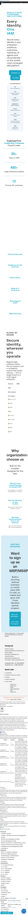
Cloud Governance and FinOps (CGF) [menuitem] (12, 844)
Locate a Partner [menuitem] (5, 881)
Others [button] (1, 819)
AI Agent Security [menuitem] (6, 833)
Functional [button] (2, 787)
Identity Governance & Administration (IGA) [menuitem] (13, 843)
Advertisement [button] (3, 810)
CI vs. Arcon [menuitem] (4, 874)
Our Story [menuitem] (3, 889)
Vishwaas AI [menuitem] (4, 848)
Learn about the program (15, 623)
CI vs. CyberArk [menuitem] (5, 870)
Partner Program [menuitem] (5, 878)
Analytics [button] (2, 801)
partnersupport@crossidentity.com (14, 650)
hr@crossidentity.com (18, 660)
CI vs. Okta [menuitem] (4, 867)
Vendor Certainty (10, 679)
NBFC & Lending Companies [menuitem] (9, 852)
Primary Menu (21, 3)
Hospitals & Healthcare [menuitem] (7, 859)
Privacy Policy (3, 706)
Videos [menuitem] (3, 905)
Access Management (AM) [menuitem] (8, 841)
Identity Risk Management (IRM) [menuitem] (10, 839)
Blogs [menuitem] (2, 902)
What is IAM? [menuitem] (5, 911)
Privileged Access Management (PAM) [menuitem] (12, 846)
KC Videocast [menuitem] (5, 909)
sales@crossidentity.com (12, 654)
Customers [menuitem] (4, 894)
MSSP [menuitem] (3, 885)
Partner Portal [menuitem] (5, 883)
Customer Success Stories (12, 675)
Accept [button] (8, 706)
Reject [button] (11, 706)
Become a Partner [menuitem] (6, 879)
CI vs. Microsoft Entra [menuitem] (7, 865)
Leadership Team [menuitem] (6, 892)
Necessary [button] (2, 731)
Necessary (3, 732)
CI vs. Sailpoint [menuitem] (5, 872)
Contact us (15, 72)
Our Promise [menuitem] (4, 891)
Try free (15, 77)
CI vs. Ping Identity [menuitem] (6, 868)
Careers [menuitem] (3, 896)
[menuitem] (3, 831)
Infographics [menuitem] (4, 903)
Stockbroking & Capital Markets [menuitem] (10, 855)
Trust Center (8, 681)
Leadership (8, 673)
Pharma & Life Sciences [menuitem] (8, 857)
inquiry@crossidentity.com (12, 658)
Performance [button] (3, 794)
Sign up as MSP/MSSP (14, 615)
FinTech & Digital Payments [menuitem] (9, 854)
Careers (7, 677)
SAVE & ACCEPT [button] (4, 824)
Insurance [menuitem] (4, 861)
